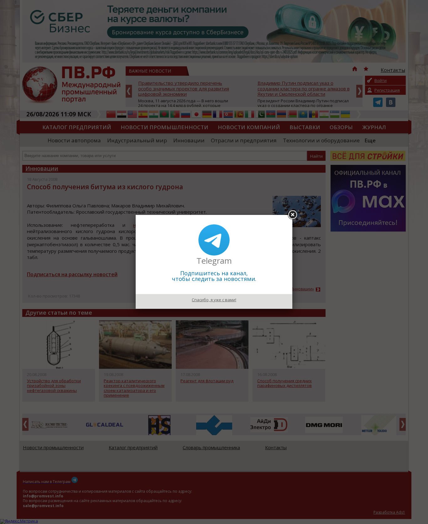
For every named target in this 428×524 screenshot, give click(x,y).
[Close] (292, 215)
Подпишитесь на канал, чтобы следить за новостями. (214, 275)
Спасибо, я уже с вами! (214, 300)
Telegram (214, 260)
